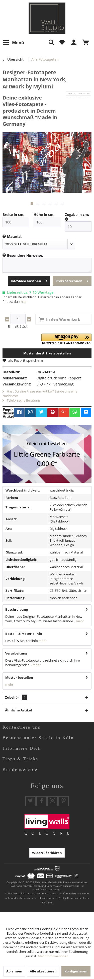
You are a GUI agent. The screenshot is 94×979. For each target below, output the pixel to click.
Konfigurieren (75, 971)
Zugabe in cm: (77, 214)
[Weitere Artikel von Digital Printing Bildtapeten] (78, 94)
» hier (23, 301)
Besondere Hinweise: (25, 255)
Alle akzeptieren (43, 971)
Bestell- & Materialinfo (23, 633)
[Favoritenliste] (62, 43)
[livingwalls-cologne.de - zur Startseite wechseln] (47, 18)
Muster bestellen (19, 677)
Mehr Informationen (53, 956)
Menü (18, 42)
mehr (79, 621)
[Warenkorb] (86, 43)
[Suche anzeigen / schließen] (51, 43)
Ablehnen (14, 971)
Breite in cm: (13, 214)
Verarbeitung (16, 653)
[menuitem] (13, 43)
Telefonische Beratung (23, 400)
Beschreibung (16, 609)
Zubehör (15, 697)
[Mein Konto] (74, 43)
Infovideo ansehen (26, 281)
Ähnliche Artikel (18, 710)
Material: (14, 236)
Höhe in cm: (44, 214)
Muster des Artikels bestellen (47, 353)
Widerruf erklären (47, 853)
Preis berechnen (69, 281)
